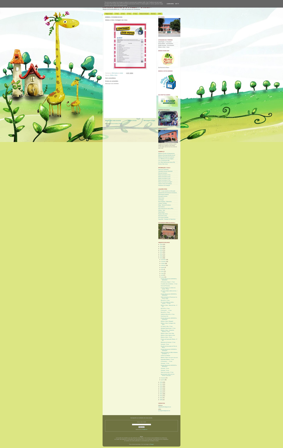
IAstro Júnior (161, 198)
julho (162, 269)
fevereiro (163, 377)
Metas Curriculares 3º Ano (164, 178)
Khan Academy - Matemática (165, 201)
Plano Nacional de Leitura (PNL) (165, 208)
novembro (163, 261)
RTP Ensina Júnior (162, 215)
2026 (161, 244)
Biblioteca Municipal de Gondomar (166, 157)
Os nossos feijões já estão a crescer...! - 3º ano (167, 303)
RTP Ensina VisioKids (163, 217)
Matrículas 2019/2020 (163, 169)
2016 (161, 386)
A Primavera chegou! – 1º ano (168, 282)
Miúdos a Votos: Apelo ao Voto (168, 335)
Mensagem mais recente (113, 120)
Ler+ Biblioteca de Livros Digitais (165, 158)
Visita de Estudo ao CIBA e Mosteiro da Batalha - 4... (169, 353)
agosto (163, 267)
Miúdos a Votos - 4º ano (166, 337)
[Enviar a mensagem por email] (127, 73)
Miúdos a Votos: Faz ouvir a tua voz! (169, 357)
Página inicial (108, 13)
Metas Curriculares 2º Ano (164, 176)
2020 (161, 256)
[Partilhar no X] (129, 73)
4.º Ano (135, 13)
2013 (161, 392)
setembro (163, 265)
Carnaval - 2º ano (165, 344)
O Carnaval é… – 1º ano (166, 361)
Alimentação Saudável (163, 194)
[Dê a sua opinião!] (128, 73)
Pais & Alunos (161, 206)
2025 (161, 246)
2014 (161, 390)
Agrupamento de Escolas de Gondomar (167, 192)
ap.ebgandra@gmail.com (164, 410)
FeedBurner (144, 429)
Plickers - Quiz (161, 210)
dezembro (163, 259)
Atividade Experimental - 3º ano (168, 328)
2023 (161, 250)
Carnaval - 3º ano (165, 368)
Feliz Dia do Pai (164, 316)
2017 (161, 384)
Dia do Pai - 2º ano (165, 308)
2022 (161, 252)
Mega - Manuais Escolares (164, 205)
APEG (159, 13)
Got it (177, 3)
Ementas (153, 13)
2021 (161, 254)
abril (162, 275)
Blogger (152, 444)
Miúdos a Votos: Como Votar (167, 333)
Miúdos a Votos (113, 75)
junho (162, 271)
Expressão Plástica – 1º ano (167, 359)
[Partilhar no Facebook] (131, 73)
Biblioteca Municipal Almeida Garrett (166, 155)
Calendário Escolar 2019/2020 (165, 171)
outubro (163, 263)
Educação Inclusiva (162, 196)
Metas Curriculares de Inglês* (165, 181)
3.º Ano (129, 13)
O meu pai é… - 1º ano (166, 310)
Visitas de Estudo (144, 13)
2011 (161, 395)
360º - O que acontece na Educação (166, 191)
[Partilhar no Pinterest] (132, 73)
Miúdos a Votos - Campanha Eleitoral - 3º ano (167, 331)
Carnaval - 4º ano (165, 370)
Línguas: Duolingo (162, 203)
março (162, 277)
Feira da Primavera (165, 285)
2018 (161, 382)
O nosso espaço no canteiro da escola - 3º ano (168, 288)
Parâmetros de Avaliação (164, 185)
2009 (161, 399)
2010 (161, 397)
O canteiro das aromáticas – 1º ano (169, 283)
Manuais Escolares (162, 173)
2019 (161, 257)
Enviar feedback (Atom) (116, 123)
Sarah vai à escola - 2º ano (167, 372)
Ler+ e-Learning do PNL (164, 160)
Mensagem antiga (149, 120)
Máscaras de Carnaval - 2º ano (168, 342)
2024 (161, 248)
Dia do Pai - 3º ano (165, 300)
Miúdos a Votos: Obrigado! (167, 321)
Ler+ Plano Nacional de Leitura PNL (166, 162)
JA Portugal (161, 199)
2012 (161, 393)
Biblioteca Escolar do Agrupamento (166, 153)
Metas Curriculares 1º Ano (164, 174)
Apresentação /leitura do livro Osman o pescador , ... (167, 375)
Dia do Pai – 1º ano (165, 312)
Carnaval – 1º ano (165, 363)
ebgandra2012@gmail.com (164, 406)
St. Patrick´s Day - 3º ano (167, 326)
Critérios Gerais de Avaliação (165, 183)
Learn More (170, 3)
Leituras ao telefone (165, 355)
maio (162, 273)
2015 (161, 388)
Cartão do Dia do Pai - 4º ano (168, 314)
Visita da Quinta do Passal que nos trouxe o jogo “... (169, 298)
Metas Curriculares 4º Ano (164, 180)
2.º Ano (123, 13)
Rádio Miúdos (161, 212)
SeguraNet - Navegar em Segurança (166, 219)
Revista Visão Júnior (163, 164)
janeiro (163, 379)
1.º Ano (117, 13)
